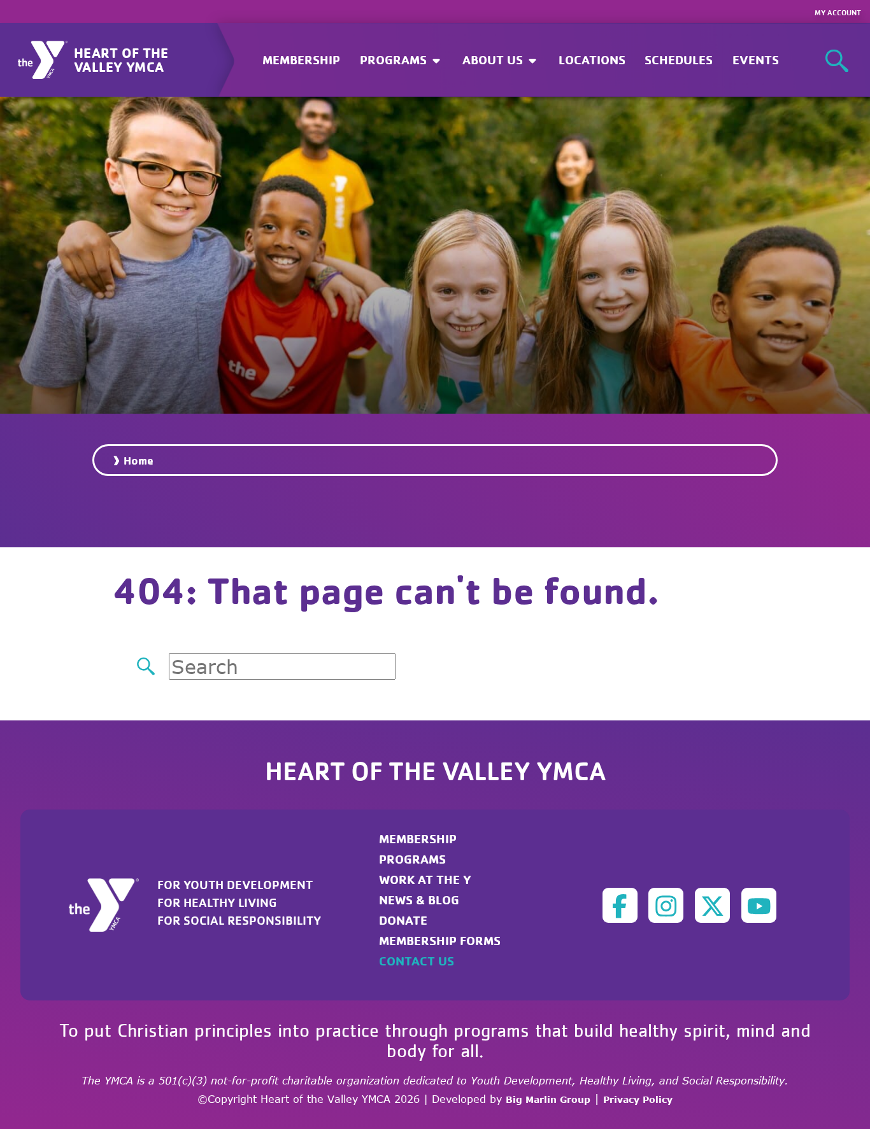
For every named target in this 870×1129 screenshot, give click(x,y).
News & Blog (419, 900)
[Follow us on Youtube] (758, 905)
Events (755, 59)
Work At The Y (425, 879)
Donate (403, 920)
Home (138, 460)
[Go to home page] (111, 904)
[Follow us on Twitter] (712, 905)
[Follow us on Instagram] (665, 905)
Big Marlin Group (548, 1099)
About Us (494, 59)
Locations (592, 59)
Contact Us (416, 961)
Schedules (679, 59)
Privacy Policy (638, 1099)
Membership (301, 59)
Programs (412, 859)
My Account (838, 12)
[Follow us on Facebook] (620, 905)
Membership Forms (440, 940)
